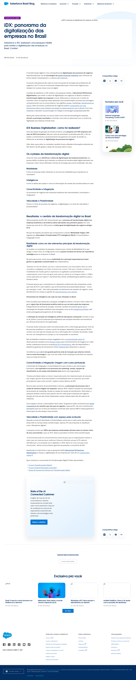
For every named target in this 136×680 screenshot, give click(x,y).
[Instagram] (19, 645)
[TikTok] (29, 645)
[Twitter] (9, 645)
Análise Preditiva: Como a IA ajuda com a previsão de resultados (116, 602)
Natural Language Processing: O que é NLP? (115, 116)
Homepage (30, 675)
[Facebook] (4, 645)
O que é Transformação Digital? (40, 465)
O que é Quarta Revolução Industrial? (43, 468)
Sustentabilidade (83, 647)
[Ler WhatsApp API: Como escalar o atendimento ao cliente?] (84, 590)
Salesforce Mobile (116, 653)
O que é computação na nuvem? (55, 650)
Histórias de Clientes (51, 653)
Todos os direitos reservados (52, 669)
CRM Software (115, 644)
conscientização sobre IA (75, 339)
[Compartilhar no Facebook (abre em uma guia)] (116, 81)
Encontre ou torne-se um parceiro (120, 641)
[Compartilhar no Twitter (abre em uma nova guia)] (110, 81)
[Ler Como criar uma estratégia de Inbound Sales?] (112, 129)
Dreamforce (66, 344)
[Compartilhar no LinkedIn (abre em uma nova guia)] (104, 81)
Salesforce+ (114, 647)
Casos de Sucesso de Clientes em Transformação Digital (49, 470)
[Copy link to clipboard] (121, 81)
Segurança (81, 644)
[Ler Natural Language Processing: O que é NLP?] (112, 109)
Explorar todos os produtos (53, 647)
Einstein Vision (55, 342)
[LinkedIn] (14, 645)
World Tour (57, 344)
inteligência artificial (80, 309)
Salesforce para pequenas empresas (121, 638)
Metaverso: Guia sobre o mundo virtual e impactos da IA (50, 602)
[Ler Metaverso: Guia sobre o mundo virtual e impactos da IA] (51, 590)
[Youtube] (24, 645)
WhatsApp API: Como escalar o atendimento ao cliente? (83, 602)
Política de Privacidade (52, 659)
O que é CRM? (50, 638)
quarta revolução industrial (68, 75)
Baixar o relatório (38, 522)
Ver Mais (68, 611)
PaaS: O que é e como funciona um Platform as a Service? (18, 602)
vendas (68, 103)
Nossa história (82, 638)
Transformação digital (12, 18)
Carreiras (80, 641)
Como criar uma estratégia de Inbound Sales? (115, 137)
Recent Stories (40, 675)
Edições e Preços (50, 656)
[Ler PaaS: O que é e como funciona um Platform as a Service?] (19, 590)
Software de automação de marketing (56, 644)
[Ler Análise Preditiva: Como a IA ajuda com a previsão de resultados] (117, 590)
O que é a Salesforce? (52, 641)
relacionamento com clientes (66, 292)
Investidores (81, 650)
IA (42, 352)
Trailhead (62, 347)
